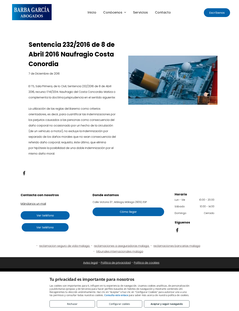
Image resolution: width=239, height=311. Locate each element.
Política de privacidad (116, 263)
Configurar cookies (119, 304)
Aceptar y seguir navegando (167, 304)
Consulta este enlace (116, 295)
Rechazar (72, 304)
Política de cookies (146, 263)
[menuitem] (92, 12)
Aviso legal (90, 263)
